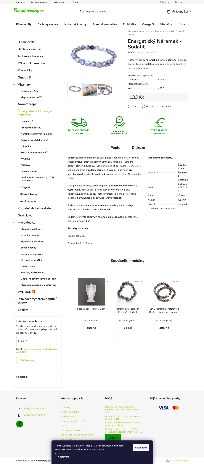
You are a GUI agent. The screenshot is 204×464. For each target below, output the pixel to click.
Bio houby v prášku (31, 260)
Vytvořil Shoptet (179, 460)
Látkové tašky (28, 194)
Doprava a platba (39, 2)
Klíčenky (25, 165)
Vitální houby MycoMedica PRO (38, 278)
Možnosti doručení (138, 84)
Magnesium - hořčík (32, 97)
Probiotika (25, 70)
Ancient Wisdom (145, 52)
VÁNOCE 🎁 (27, 292)
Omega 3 (24, 77)
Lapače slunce (29, 171)
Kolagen (24, 187)
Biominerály (26, 42)
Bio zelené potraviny (32, 254)
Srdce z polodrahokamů (34, 152)
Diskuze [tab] (138, 147)
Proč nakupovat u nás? (73, 421)
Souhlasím (141, 447)
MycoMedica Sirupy (31, 229)
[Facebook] (19, 424)
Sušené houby (28, 247)
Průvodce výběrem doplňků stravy (37, 301)
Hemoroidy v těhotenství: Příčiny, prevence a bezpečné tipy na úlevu (123, 430)
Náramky (26, 146)
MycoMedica (26, 222)
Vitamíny (24, 84)
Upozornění (67, 439)
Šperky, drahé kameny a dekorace (35, 113)
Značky (23, 310)
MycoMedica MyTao (32, 241)
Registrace (180, 2)
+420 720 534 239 (34, 415)
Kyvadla (25, 158)
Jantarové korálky (30, 56)
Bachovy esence (29, 49)
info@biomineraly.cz (34, 408)
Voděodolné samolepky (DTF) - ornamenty (38, 179)
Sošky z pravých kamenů (34, 140)
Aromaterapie (27, 104)
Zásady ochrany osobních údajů (77, 434)
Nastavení (63, 456)
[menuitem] (23, 24)
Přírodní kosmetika (31, 63)
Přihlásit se (27, 360)
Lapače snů (27, 121)
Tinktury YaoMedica (32, 272)
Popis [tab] (115, 147)
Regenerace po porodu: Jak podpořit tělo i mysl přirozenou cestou (122, 410)
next (185, 307)
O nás (64, 425)
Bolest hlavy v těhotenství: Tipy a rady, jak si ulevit (123, 424)
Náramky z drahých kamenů (36, 134)
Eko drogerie (27, 201)
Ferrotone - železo (31, 91)
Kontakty (20, 2)
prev (69, 307)
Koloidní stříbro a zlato (34, 208)
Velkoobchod (60, 2)
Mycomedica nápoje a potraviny (38, 285)
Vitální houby (28, 266)
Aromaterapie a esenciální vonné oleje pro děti (123, 417)
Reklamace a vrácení (72, 430)
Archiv (113, 438)
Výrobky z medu (30, 235)
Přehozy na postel (31, 127)
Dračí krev (25, 215)
